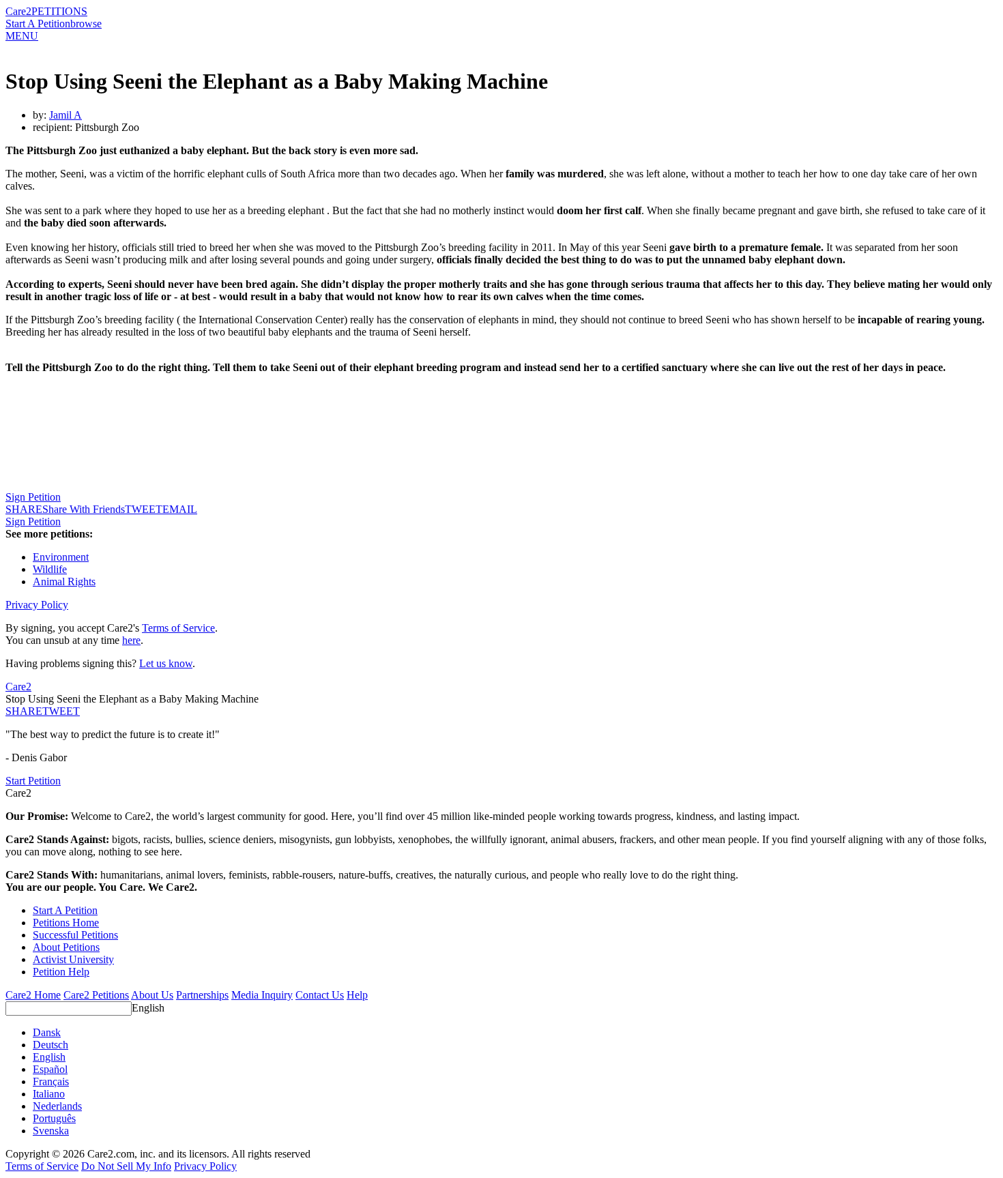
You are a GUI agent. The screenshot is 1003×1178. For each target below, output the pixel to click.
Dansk (47, 1032)
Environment (61, 557)
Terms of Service (178, 628)
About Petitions (66, 947)
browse (86, 23)
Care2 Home (33, 995)
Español (50, 1069)
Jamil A (65, 115)
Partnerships (202, 995)
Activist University (73, 959)
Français (51, 1081)
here (131, 640)
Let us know (165, 663)
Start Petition (33, 780)
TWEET (143, 509)
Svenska (51, 1130)
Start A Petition (37, 23)
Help (357, 995)
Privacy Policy (36, 604)
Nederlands (57, 1106)
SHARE (23, 711)
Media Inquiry (262, 995)
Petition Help (61, 971)
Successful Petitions (75, 935)
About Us (152, 995)
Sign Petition (33, 497)
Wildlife (50, 569)
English (148, 1008)
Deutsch (50, 1044)
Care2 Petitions (96, 995)
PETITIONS (59, 11)
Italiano (49, 1094)
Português (54, 1118)
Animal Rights (64, 581)
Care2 (18, 11)
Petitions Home (66, 922)
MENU (21, 36)
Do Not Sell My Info (126, 1166)
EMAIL (179, 509)
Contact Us (319, 995)
